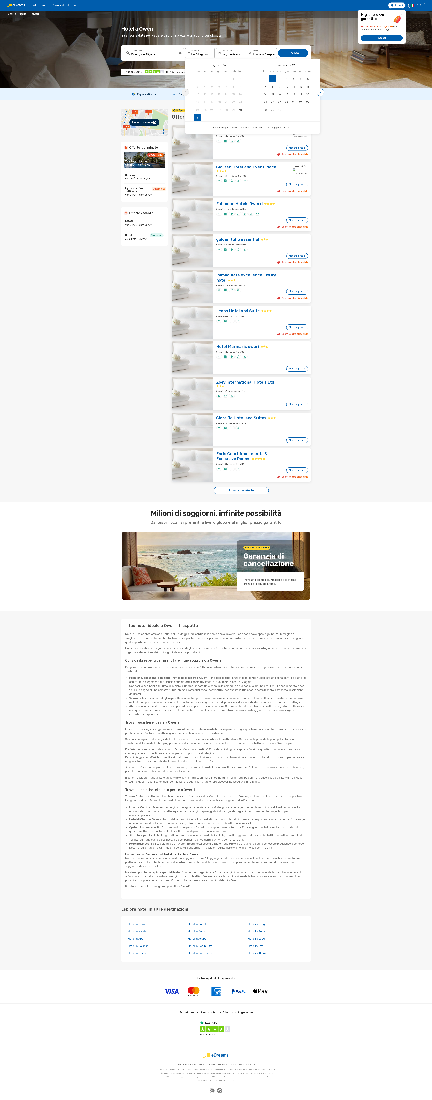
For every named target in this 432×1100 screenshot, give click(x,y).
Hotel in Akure (257, 953)
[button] (180, 53)
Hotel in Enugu (257, 924)
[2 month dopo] (320, 92)
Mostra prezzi (297, 147)
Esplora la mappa (142, 122)
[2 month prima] (185, 92)
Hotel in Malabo (137, 931)
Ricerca (293, 53)
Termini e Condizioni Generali (191, 1064)
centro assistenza (226, 1081)
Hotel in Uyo (255, 946)
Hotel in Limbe (137, 953)
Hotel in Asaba (197, 938)
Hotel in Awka (196, 931)
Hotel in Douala (197, 924)
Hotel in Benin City (200, 946)
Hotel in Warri (136, 924)
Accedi (382, 38)
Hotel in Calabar (138, 946)
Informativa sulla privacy (243, 1064)
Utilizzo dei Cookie (218, 1064)
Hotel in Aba (135, 938)
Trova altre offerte (241, 490)
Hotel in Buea (256, 931)
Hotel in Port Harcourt (202, 953)
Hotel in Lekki (256, 938)
